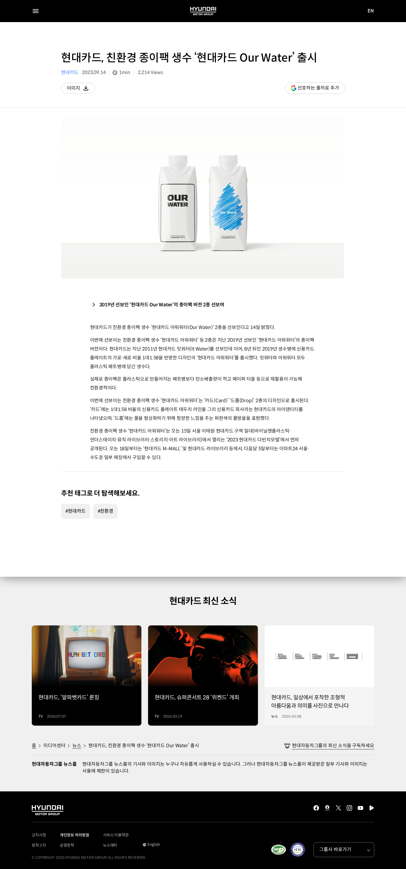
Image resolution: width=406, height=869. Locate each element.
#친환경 (106, 511)
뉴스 (76, 746)
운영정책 (67, 845)
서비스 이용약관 (116, 835)
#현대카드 (75, 511)
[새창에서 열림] (278, 849)
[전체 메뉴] (35, 11)
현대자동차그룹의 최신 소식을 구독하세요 (333, 746)
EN (370, 11)
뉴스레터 (110, 845)
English (151, 845)
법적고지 (39, 845)
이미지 (81, 89)
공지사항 (39, 835)
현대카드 (69, 72)
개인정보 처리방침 (74, 835)
